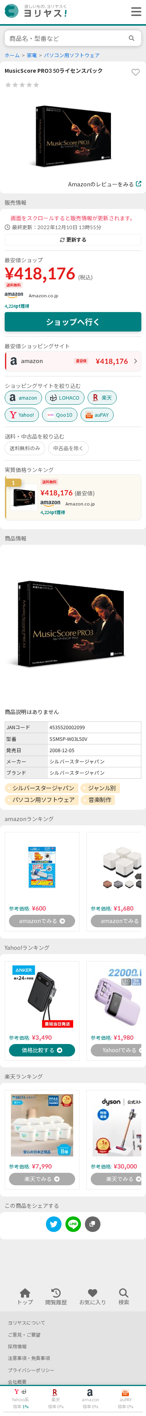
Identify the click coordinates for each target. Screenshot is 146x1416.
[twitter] (53, 1225)
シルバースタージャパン (43, 787)
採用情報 (17, 1346)
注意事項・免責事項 (29, 1358)
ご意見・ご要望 (24, 1335)
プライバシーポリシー (31, 1370)
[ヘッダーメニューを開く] (134, 12)
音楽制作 (99, 799)
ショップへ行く (73, 321)
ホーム (12, 55)
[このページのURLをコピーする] (92, 1224)
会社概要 (17, 1382)
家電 (32, 55)
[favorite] (135, 72)
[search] (133, 38)
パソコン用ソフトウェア (72, 55)
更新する (76, 240)
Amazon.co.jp (43, 295)
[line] (73, 1225)
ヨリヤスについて (26, 1323)
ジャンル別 (102, 787)
